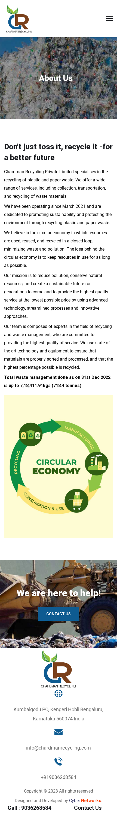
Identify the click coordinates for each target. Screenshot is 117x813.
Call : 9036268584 (29, 808)
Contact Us (58, 614)
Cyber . (85, 800)
